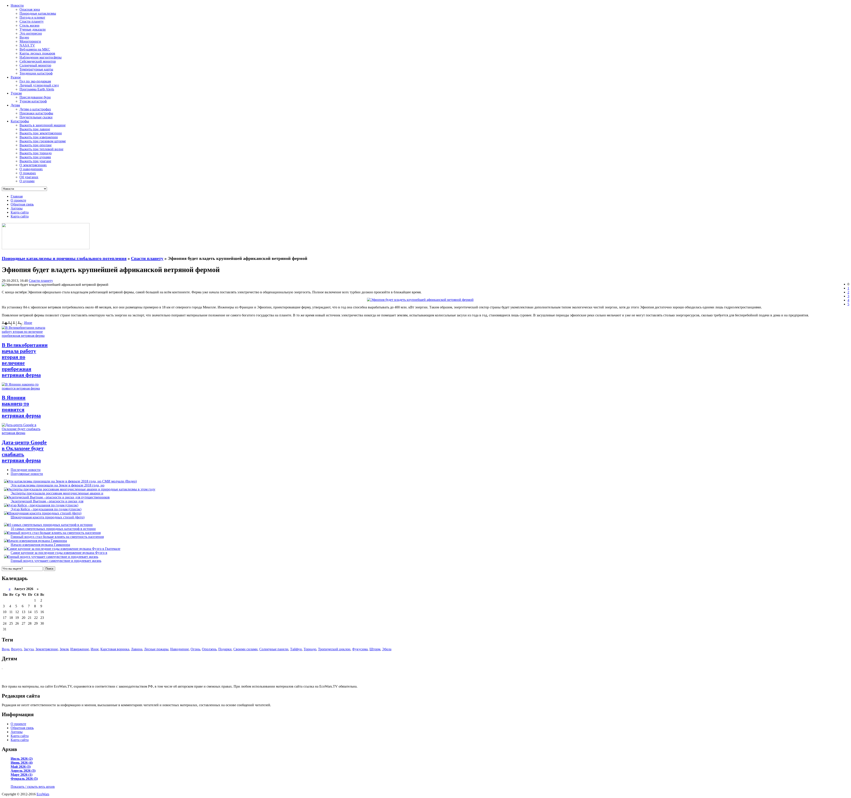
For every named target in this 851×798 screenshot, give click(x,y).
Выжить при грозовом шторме (43, 141)
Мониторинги (30, 41)
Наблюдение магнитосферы (41, 57)
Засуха (29, 649)
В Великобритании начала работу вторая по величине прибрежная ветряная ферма (25, 360)
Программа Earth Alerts (37, 89)
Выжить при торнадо (36, 153)
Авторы (17, 208)
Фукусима (360, 649)
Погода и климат (32, 17)
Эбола (386, 649)
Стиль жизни (29, 25)
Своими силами (245, 649)
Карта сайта (20, 212)
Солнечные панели (273, 649)
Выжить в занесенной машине (43, 125)
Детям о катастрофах (35, 109)
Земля (64, 649)
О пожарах (28, 173)
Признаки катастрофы (36, 113)
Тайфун (296, 649)
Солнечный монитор (35, 65)
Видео (24, 37)
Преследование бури (35, 97)
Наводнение (179, 649)
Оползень (209, 649)
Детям (15, 105)
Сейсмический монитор (38, 61)
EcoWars (43, 794)
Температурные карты (36, 69)
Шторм (374, 649)
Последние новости (26, 470)
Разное (16, 77)
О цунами (27, 181)
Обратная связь (22, 204)
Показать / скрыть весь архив (33, 786)
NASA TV (27, 45)
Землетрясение (46, 649)
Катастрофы (20, 121)
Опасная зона (30, 9)
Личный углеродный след (39, 85)
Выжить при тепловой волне (41, 149)
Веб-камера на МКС (35, 49)
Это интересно (31, 33)
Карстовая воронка (114, 649)
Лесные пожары (156, 649)
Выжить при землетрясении (41, 133)
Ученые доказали (33, 29)
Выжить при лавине (35, 129)
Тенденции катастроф (36, 73)
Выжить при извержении (39, 137)
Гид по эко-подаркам (35, 81)
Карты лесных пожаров (37, 53)
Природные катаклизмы (38, 13)
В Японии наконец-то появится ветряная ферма (21, 406)
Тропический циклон (334, 649)
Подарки (225, 649)
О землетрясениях (33, 165)
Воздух (16, 649)
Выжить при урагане (35, 161)
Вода (5, 649)
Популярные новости (27, 474)
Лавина (136, 649)
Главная (17, 196)
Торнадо (310, 649)
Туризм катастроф (33, 101)
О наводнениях (31, 169)
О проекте (18, 200)
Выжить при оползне (36, 145)
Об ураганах (29, 177)
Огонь (195, 649)
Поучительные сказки (36, 117)
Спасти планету (32, 21)
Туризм (16, 93)
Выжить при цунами (35, 157)
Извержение (79, 649)
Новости (17, 5)
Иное (28, 323)
